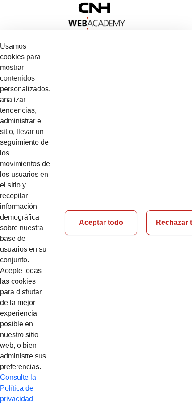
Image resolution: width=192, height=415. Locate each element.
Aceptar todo (101, 222)
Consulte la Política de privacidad (18, 388)
